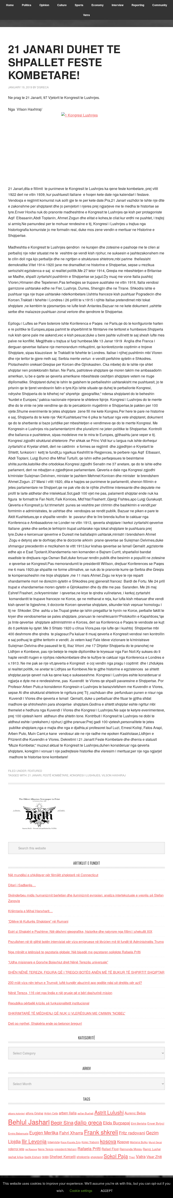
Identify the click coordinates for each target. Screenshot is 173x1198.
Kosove (123, 1141)
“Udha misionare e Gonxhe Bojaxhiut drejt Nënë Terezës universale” (58, 962)
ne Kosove (31, 1149)
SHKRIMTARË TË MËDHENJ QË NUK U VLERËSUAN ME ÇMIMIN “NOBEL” (66, 1013)
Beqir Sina (62, 1122)
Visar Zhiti (154, 1156)
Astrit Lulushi (109, 1112)
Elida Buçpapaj (116, 1123)
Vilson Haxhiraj (114, 775)
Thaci (132, 1157)
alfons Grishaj (34, 1113)
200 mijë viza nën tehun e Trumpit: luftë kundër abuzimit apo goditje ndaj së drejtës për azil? (75, 982)
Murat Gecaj (155, 1142)
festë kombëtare (55, 775)
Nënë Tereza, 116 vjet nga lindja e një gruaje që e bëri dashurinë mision (60, 992)
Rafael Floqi (110, 1149)
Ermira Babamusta (18, 1133)
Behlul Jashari (29, 1121)
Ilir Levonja (34, 1141)
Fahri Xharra (71, 1132)
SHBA (45, 1157)
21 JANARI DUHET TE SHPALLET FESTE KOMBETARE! (64, 61)
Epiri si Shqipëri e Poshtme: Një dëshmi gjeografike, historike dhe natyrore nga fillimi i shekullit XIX (80, 931)
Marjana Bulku (139, 1142)
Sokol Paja (116, 1155)
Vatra (141, 1156)
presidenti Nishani (66, 1149)
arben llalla (68, 1113)
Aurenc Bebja (135, 1112)
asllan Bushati (85, 1113)
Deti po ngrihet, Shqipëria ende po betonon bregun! (45, 1023)
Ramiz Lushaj (152, 1149)
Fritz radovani (132, 1132)
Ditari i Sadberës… (22, 884)
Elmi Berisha (138, 1123)
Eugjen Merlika (43, 1132)
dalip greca (88, 1122)
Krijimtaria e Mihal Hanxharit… (30, 910)
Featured (35, 771)
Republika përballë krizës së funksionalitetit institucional (48, 1003)
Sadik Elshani (32, 1157)
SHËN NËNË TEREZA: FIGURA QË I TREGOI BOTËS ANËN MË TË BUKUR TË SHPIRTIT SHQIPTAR (86, 972)
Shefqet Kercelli (63, 1156)
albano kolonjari (16, 1113)
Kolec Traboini (90, 1142)
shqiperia (83, 1157)
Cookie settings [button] (81, 1190)
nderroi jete (16, 1149)
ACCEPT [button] (107, 1191)
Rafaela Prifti (89, 1148)
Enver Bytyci (155, 1123)
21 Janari (34, 775)
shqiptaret (97, 1157)
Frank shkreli (101, 1131)
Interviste (54, 1142)
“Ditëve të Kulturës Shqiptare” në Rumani (38, 921)
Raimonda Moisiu (131, 1149)
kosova (108, 1141)
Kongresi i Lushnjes (85, 775)
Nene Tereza (46, 1149)
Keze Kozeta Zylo (71, 1142)
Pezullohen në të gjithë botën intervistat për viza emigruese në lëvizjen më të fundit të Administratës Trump (86, 941)
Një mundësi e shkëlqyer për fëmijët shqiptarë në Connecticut (53, 874)
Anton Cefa (51, 1113)
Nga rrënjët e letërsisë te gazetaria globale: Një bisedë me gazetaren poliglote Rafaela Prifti (74, 951)
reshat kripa (15, 1157)
